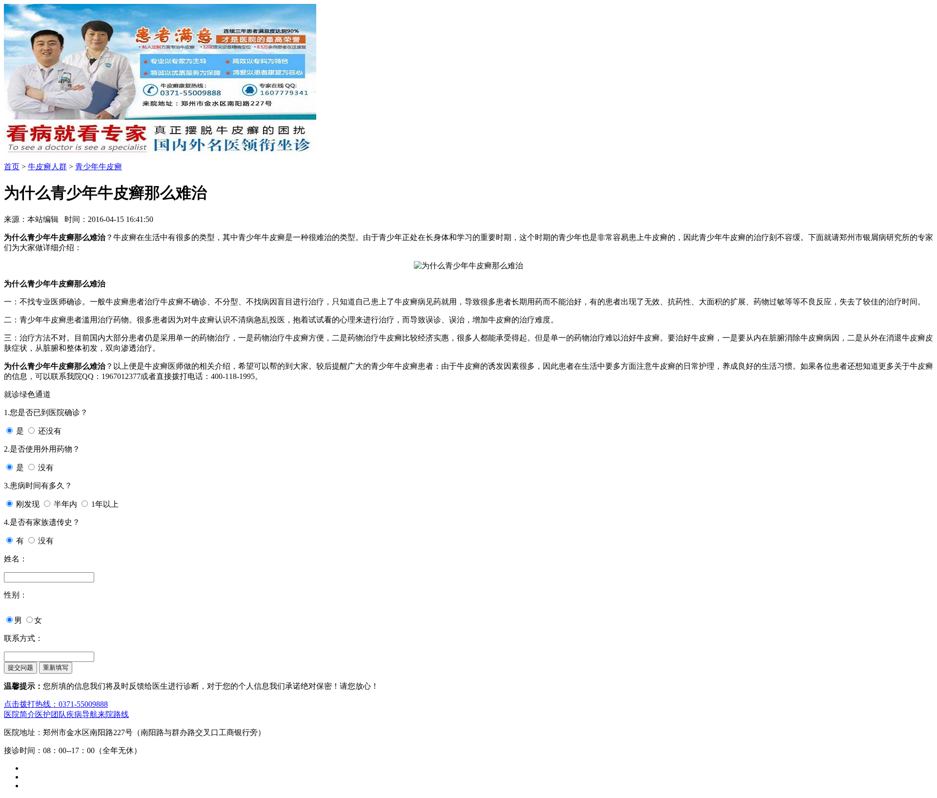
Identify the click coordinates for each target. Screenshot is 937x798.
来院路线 (113, 714)
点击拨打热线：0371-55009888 (56, 704)
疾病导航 (82, 714)
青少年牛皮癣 (98, 166)
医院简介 (19, 714)
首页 (12, 166)
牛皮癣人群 (47, 166)
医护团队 (50, 714)
